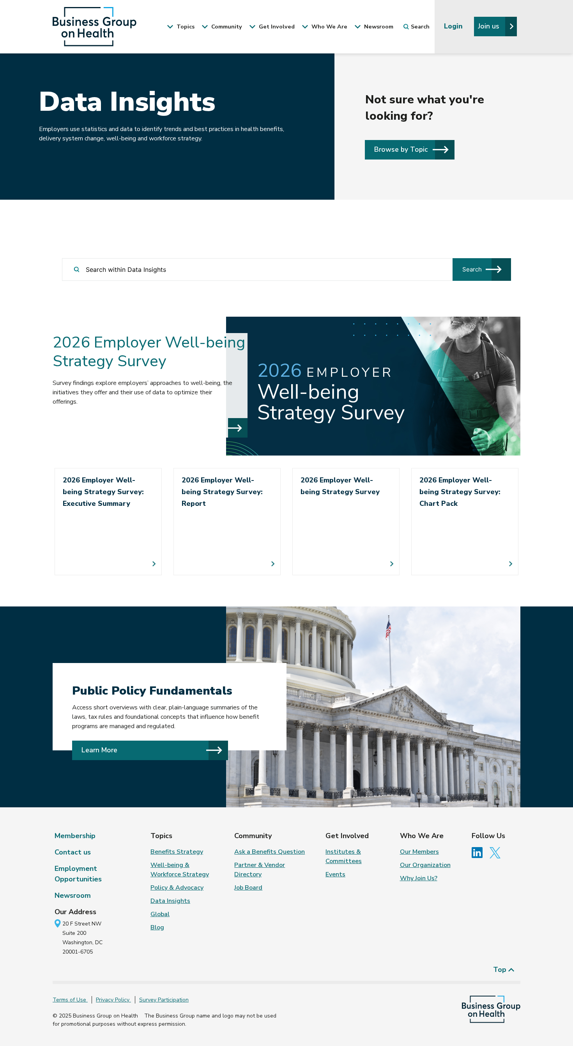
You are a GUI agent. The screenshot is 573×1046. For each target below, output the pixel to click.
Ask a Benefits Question (269, 851)
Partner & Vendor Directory (259, 870)
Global (160, 914)
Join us (489, 26)
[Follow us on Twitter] (497, 852)
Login (454, 26)
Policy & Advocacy (176, 887)
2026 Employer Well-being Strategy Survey (149, 352)
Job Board (248, 887)
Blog (157, 927)
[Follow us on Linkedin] (480, 852)
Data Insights (170, 901)
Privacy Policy (113, 999)
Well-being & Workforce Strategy (179, 870)
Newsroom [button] (378, 26)
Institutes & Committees (343, 856)
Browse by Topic (402, 149)
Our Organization (425, 865)
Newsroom (73, 895)
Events (335, 874)
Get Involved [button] (276, 26)
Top (500, 969)
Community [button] (226, 26)
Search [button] (420, 26)
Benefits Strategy (176, 851)
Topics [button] (185, 26)
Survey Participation (164, 999)
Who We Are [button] (328, 26)
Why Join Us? (418, 878)
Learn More (99, 750)
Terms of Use (70, 999)
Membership (75, 835)
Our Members (419, 851)
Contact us (73, 852)
